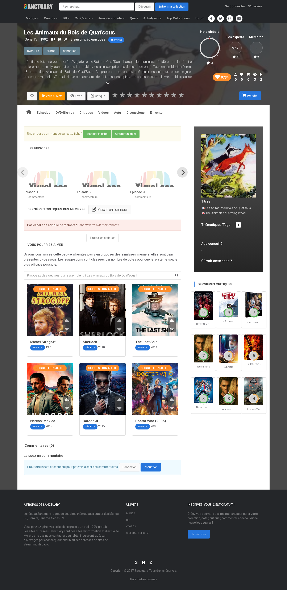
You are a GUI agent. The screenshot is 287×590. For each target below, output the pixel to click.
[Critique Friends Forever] (253, 305)
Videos (103, 113)
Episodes (43, 113)
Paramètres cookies (143, 579)
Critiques (86, 113)
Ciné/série (82, 18)
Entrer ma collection (172, 6)
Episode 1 (31, 192)
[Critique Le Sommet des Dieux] (228, 304)
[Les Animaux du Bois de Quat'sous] (228, 165)
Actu (117, 113)
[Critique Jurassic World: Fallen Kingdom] (253, 391)
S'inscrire (255, 6)
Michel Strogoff (43, 342)
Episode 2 (84, 192)
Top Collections (178, 18)
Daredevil (90, 421)
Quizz (134, 18)
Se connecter (235, 6)
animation (69, 51)
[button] (32, 96)
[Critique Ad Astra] (228, 348)
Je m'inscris (199, 534)
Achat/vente (152, 18)
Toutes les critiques (102, 238)
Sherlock (90, 342)
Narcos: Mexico (42, 421)
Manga (31, 18)
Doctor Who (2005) (150, 421)
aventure (33, 51)
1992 (44, 39)
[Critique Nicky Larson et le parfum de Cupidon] (203, 390)
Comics (49, 18)
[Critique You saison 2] (203, 348)
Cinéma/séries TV (137, 533)
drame (51, 51)
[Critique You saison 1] (228, 391)
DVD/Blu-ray (65, 113)
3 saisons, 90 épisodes (88, 39)
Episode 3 (137, 192)
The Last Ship (146, 342)
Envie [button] (78, 96)
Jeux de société (110, 18)
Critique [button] (99, 96)
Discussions (135, 113)
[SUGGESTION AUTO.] (50, 316)
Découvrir (144, 6)
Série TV (31, 39)
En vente (156, 113)
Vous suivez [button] (53, 96)
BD (65, 18)
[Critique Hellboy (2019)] (253, 347)
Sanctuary (141, 570)
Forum (199, 18)
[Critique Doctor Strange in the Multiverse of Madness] (203, 305)
